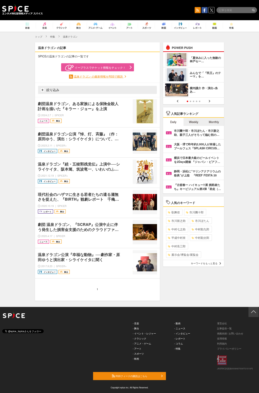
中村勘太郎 (202, 238)
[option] (193, 75)
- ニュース (179, 328)
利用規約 (222, 343)
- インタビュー (182, 333)
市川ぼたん (202, 221)
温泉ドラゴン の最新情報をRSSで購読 (99, 76)
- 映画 (136, 358)
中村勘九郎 (202, 229)
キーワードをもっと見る (204, 263)
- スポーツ (138, 353)
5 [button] (199, 101)
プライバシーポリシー (229, 348)
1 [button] (187, 101)
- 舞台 (136, 328)
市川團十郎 (196, 212)
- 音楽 (136, 323)
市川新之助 (178, 221)
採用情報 (222, 338)
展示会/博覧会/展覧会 (184, 255)
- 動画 (177, 323)
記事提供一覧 (224, 328)
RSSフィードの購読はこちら (131, 376)
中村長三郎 (178, 246)
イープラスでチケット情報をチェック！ (100, 67)
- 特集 (177, 348)
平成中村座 (178, 238)
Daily (173, 122)
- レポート (179, 338)
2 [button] (190, 101)
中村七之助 (178, 229)
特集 (52, 36)
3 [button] (193, 101)
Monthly (214, 122)
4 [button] (196, 101)
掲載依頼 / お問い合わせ (230, 333)
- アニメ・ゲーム (142, 343)
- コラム (178, 343)
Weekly (193, 122)
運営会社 (222, 323)
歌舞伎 (175, 212)
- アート (137, 348)
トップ (38, 36)
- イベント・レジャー (144, 333)
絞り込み (52, 89)
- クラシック (139, 338)
